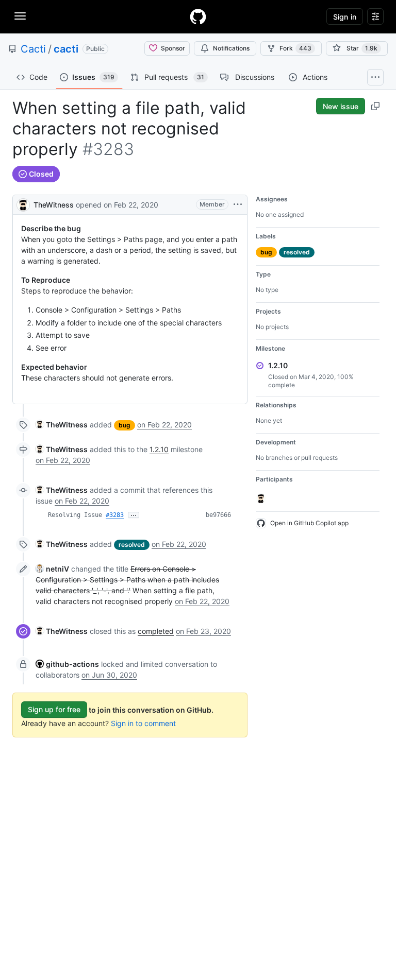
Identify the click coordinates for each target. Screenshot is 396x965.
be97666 (218, 515)
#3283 (115, 515)
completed (156, 631)
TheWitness (54, 204)
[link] (62, 424)
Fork (295, 48)
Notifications (231, 48)
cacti (66, 49)
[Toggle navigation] (20, 16)
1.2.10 (159, 449)
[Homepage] (198, 16)
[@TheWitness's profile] (23, 203)
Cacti (33, 49)
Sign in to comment (143, 723)
